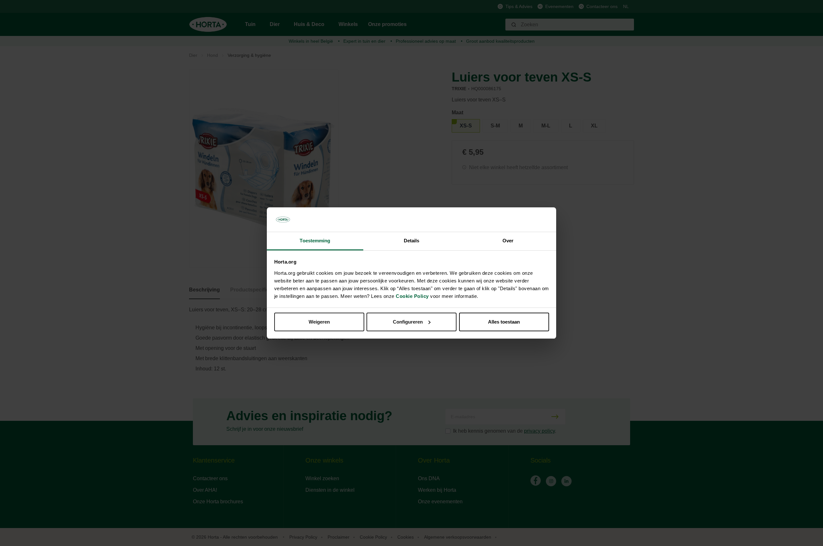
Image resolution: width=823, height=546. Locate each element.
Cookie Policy (412, 296)
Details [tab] (412, 240)
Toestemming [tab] (315, 240)
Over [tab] (507, 240)
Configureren (408, 322)
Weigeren (319, 322)
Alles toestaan (504, 322)
